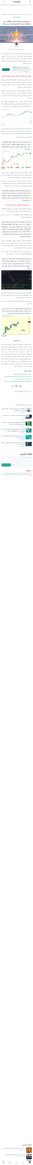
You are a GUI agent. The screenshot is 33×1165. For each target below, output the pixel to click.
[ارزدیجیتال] (16, 1)
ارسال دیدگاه (6, 465)
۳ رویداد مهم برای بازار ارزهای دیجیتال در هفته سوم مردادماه (13, 443)
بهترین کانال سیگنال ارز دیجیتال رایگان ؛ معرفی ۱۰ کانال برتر (16, 381)
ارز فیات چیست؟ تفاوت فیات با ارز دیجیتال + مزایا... (14, 1148)
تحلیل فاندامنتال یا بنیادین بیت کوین (21, 374)
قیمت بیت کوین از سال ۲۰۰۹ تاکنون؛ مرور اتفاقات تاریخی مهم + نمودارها (16, 376)
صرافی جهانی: (13, 5)
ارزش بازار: (6, 5)
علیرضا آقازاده (16, 46)
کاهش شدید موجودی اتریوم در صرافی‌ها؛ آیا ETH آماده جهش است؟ (13, 437)
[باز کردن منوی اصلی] (30, 1)
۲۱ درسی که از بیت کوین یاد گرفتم (22, 379)
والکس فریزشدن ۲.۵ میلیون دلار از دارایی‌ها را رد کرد (13, 416)
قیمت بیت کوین (23, 133)
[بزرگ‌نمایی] (29, 112)
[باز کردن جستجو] (3, 1)
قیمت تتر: (24, 5)
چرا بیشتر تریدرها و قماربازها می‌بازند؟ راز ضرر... (15, 1155)
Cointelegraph (12, 80)
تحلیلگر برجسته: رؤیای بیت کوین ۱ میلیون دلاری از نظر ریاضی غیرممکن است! (13, 409)
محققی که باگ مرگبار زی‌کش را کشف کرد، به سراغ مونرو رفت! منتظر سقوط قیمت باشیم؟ (13, 430)
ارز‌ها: (31, 5)
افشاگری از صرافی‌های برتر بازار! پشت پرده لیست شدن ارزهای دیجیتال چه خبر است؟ (13, 423)
